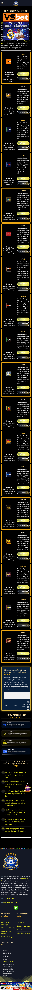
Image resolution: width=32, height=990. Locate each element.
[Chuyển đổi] (3, 772)
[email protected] (8, 961)
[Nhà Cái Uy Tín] (16, 3)
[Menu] (2, 3)
